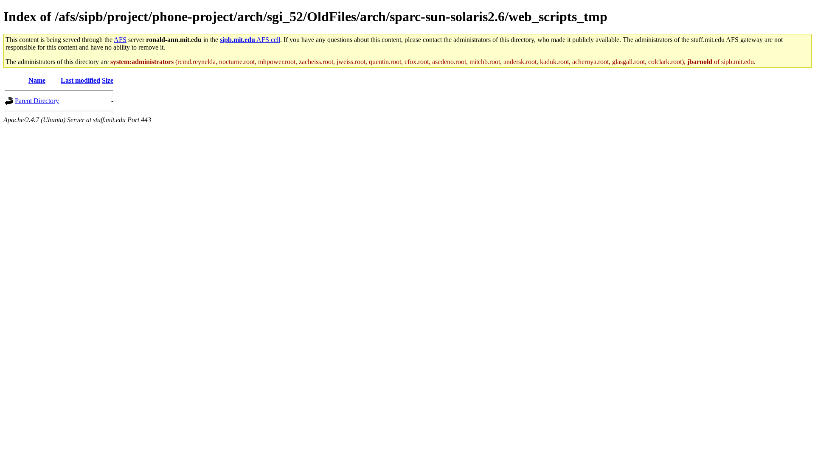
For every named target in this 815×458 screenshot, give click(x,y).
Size (107, 80)
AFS (120, 39)
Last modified (80, 80)
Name (36, 80)
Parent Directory (37, 100)
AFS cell (250, 39)
